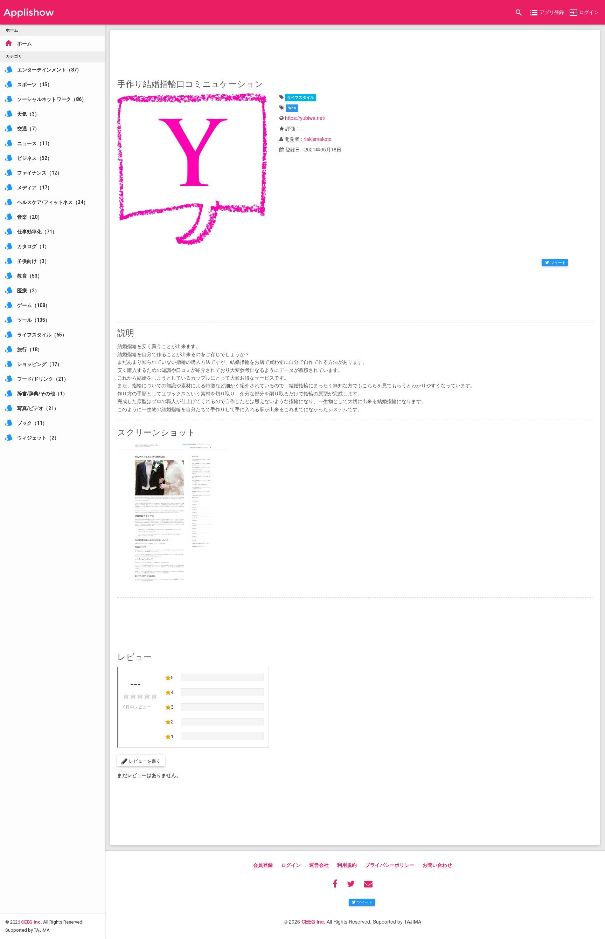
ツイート (558, 262)
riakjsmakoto (318, 138)
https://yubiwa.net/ (305, 117)
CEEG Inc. (31, 922)
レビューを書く (144, 760)
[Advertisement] (355, 52)
